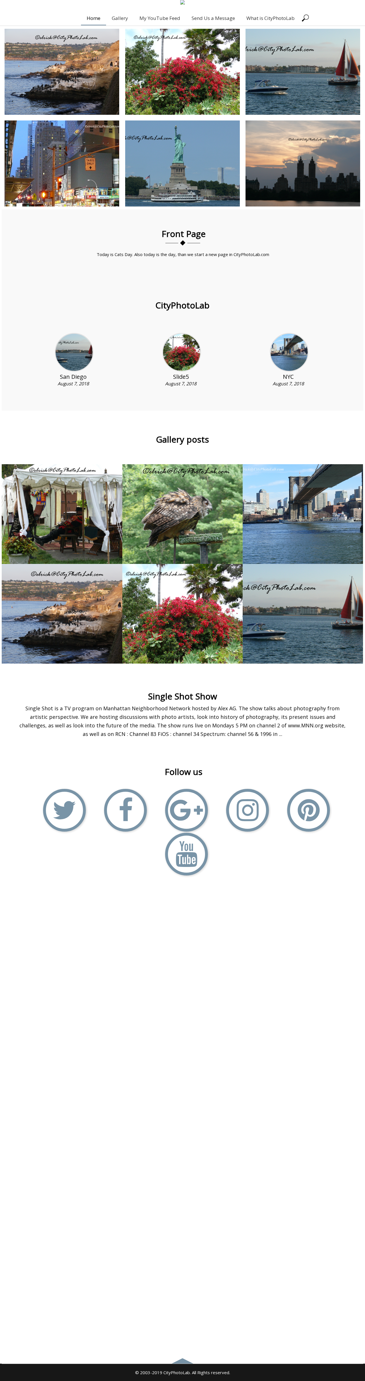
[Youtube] (186, 854)
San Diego (73, 376)
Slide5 (181, 376)
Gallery (120, 18)
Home (93, 18)
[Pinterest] (308, 810)
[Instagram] (247, 810)
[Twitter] (64, 810)
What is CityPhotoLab (270, 18)
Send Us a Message (213, 18)
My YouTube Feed (159, 18)
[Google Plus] (186, 810)
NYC (288, 376)
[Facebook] (125, 810)
